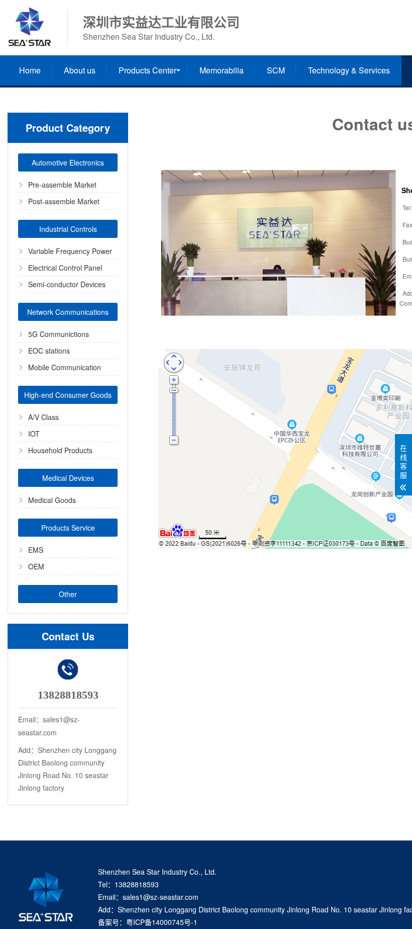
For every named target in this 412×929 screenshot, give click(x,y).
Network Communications (68, 312)
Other (68, 594)
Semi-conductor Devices (67, 284)
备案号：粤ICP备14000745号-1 (147, 922)
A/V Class (43, 417)
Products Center (147, 70)
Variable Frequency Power (70, 251)
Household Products (60, 450)
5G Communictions (58, 334)
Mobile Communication (64, 367)
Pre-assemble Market (62, 185)
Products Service (68, 528)
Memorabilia (221, 70)
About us (79, 70)
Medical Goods (52, 500)
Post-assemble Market (63, 201)
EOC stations (49, 351)
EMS (35, 550)
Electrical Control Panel (65, 268)
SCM (276, 70)
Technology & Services (349, 70)
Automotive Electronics (68, 162)
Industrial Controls (68, 229)
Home (30, 70)
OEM (36, 566)
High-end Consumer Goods (68, 395)
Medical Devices (68, 478)
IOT (34, 434)
